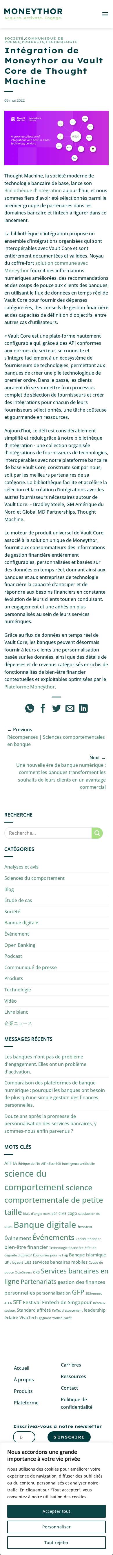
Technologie (61, 42)
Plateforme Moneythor (29, 687)
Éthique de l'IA (29, 1164)
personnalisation (53, 1293)
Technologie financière (66, 1248)
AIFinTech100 (51, 1164)
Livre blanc (16, 1012)
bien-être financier (26, 1247)
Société (14, 38)
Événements (53, 1237)
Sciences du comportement (34, 878)
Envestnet (84, 1227)
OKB (36, 1272)
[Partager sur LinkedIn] (83, 709)
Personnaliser (56, 1527)
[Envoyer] (97, 833)
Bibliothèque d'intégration (33, 190)
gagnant (45, 1318)
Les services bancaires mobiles (56, 1262)
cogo (72, 1213)
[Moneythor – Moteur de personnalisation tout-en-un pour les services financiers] (33, 14)
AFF (8, 1163)
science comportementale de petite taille (53, 1199)
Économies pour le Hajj (50, 1255)
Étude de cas (18, 900)
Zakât (67, 1318)
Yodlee (57, 1318)
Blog (9, 889)
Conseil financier (88, 1239)
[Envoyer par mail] (69, 709)
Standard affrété (34, 1310)
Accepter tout (56, 1511)
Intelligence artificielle (78, 1164)
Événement (16, 934)
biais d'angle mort (36, 1214)
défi (54, 1214)
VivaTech (28, 1317)
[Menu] (105, 14)
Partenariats (39, 1281)
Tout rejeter (56, 1542)
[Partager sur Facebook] (43, 709)
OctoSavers (23, 1272)
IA (15, 1163)
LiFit (7, 1262)
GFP (78, 1292)
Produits (33, 42)
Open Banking (19, 945)
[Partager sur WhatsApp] (29, 709)
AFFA (8, 1303)
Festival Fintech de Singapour (57, 1302)
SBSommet (93, 1293)
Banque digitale (21, 922)
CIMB (62, 1214)
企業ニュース (18, 1023)
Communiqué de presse (30, 967)
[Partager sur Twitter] (56, 709)
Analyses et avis (21, 867)
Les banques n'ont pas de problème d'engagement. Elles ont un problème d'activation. (45, 1064)
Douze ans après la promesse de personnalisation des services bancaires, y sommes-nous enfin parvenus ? (50, 1123)
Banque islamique (87, 1255)
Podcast (13, 956)
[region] (56, 1498)
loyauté (17, 1262)
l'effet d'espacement (67, 1310)
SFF (17, 1302)
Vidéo (10, 1001)
